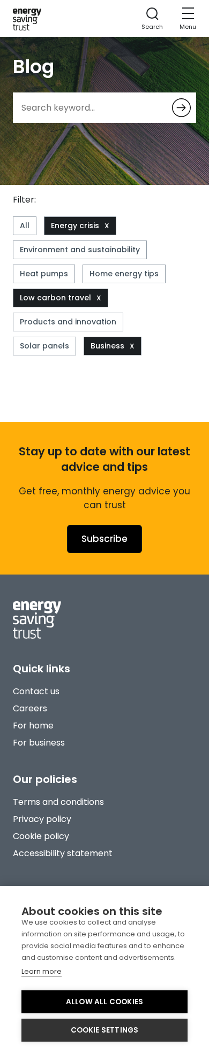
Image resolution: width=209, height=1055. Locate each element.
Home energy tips (124, 273)
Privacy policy (42, 819)
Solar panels (44, 345)
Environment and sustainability (80, 249)
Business (107, 345)
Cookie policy (41, 836)
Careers (30, 708)
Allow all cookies (104, 1002)
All (24, 225)
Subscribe (104, 538)
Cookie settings (105, 1030)
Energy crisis (75, 225)
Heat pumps (44, 273)
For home (33, 725)
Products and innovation (68, 321)
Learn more (41, 971)
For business (39, 742)
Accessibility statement (63, 853)
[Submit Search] (181, 107)
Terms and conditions (58, 802)
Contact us (36, 691)
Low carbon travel (55, 297)
